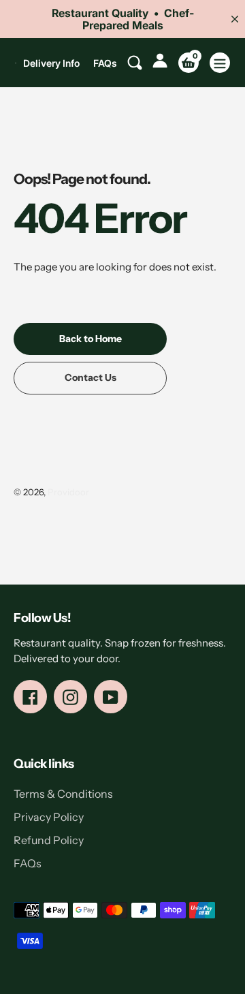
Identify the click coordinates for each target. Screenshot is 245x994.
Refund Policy (49, 840)
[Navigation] (220, 62)
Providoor (68, 491)
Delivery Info (51, 63)
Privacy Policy (49, 817)
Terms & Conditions (63, 794)
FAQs (105, 63)
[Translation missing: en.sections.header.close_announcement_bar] (235, 19)
